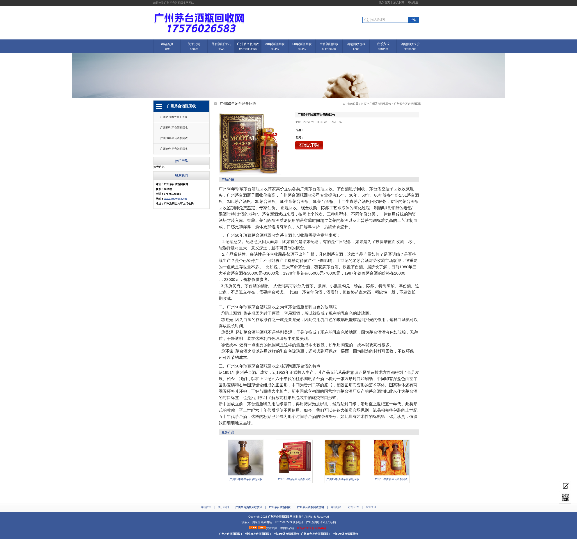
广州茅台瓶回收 (248, 43)
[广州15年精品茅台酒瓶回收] (294, 475)
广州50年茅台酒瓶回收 (174, 148)
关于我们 (223, 507)
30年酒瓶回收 (275, 43)
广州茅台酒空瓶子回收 (173, 117)
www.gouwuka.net (175, 198)
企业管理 (371, 507)
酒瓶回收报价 (410, 43)
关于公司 (194, 43)
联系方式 (383, 43)
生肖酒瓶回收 (329, 43)
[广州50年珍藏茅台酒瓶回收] (250, 143)
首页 (363, 103)
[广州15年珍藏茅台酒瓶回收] (343, 475)
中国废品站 (287, 528)
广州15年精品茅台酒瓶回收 (294, 479)
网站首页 (167, 43)
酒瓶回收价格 (356, 43)
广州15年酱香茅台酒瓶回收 (391, 479)
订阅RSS (353, 507)
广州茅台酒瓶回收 (380, 103)
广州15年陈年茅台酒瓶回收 (245, 479)
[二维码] (565, 498)
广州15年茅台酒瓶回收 (174, 127)
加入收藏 (398, 2)
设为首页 (384, 2)
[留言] (565, 486)
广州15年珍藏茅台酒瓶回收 (342, 479)
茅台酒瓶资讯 (221, 43)
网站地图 (413, 2)
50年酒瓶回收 (302, 43)
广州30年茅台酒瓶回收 (174, 138)
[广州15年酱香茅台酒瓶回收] (391, 475)
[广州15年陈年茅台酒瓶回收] (246, 475)
